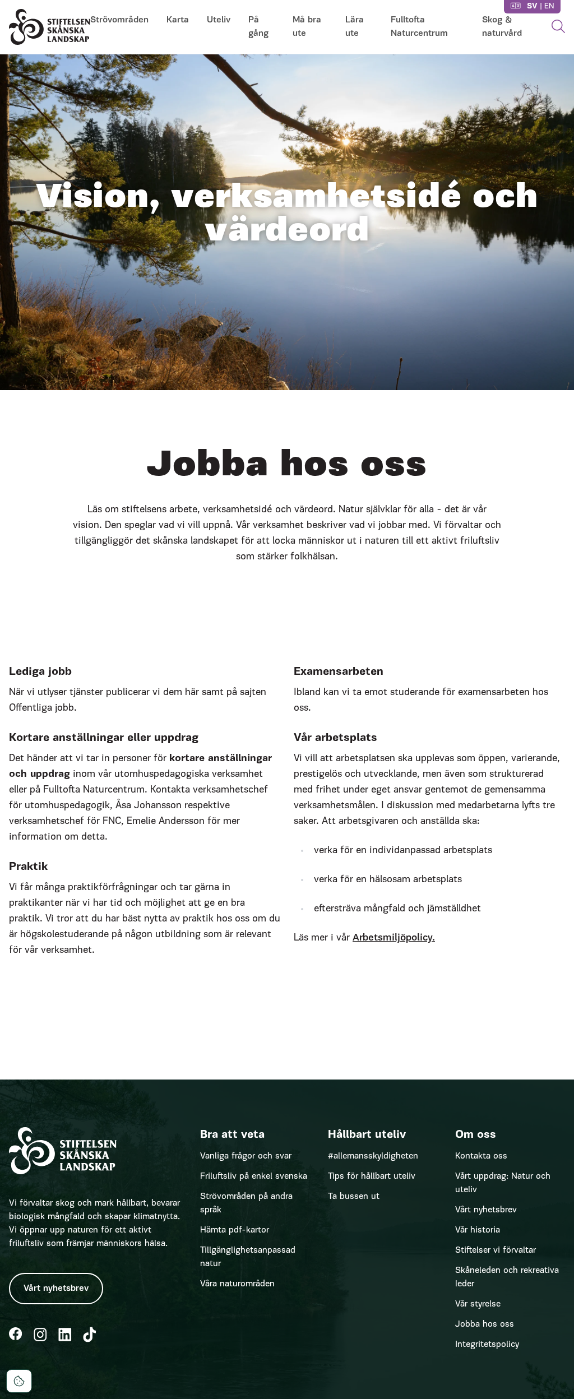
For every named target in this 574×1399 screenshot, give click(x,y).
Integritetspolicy (487, 1344)
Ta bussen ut (353, 1196)
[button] (558, 27)
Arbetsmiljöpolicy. (394, 938)
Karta (177, 20)
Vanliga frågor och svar (245, 1156)
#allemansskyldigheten (373, 1156)
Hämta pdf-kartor (234, 1230)
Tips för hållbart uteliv (371, 1176)
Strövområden (119, 20)
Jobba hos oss (484, 1324)
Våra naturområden (237, 1284)
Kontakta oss (481, 1156)
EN (549, 6)
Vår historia (477, 1230)
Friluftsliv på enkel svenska (253, 1176)
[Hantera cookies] (19, 1381)
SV (532, 6)
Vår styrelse (478, 1304)
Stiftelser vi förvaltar (495, 1250)
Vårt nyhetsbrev (56, 1288)
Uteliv (218, 20)
